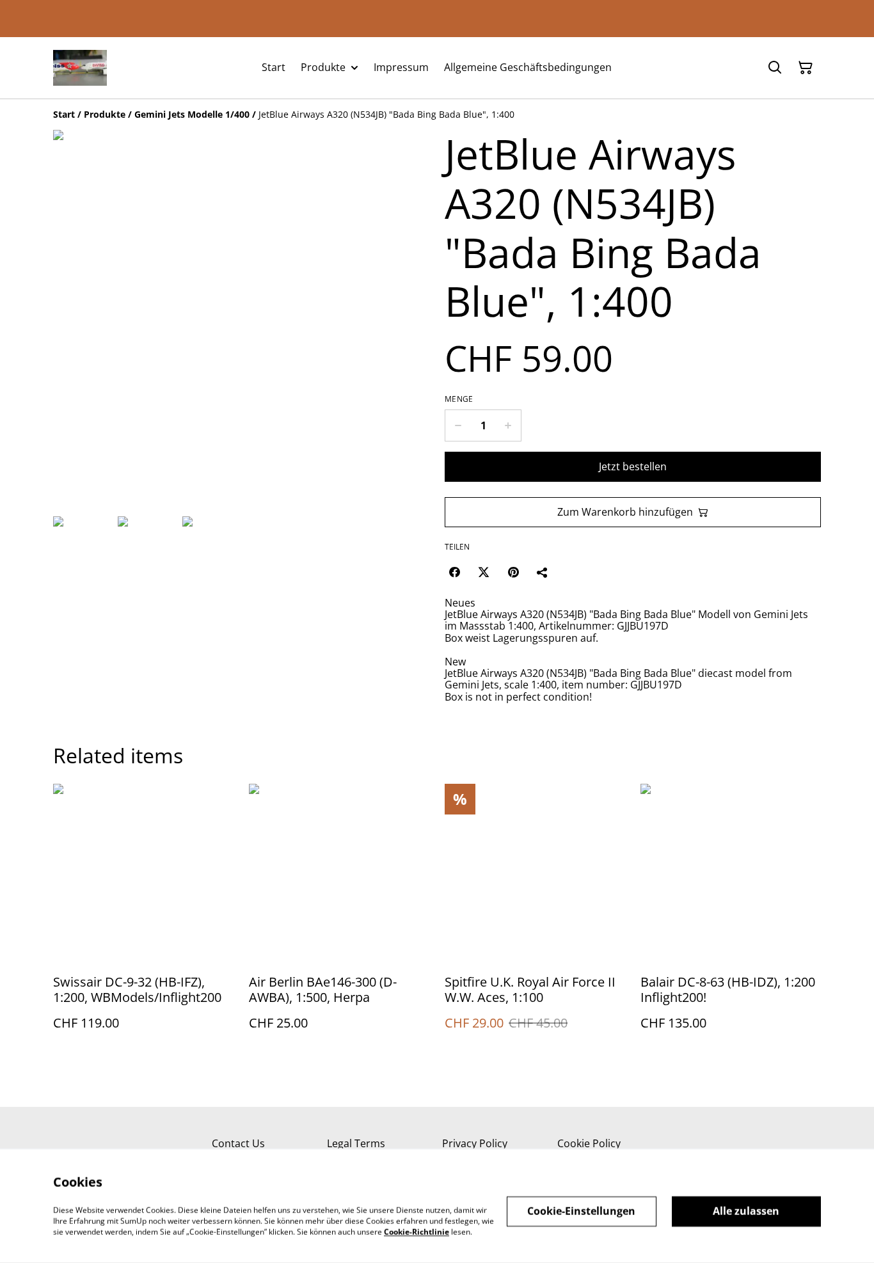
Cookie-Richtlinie (416, 1231)
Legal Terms (356, 1143)
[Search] (774, 68)
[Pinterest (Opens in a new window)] (513, 572)
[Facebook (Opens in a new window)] (454, 572)
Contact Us (238, 1143)
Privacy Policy (474, 1143)
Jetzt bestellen (633, 466)
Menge (459, 399)
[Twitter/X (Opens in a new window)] (483, 572)
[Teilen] (542, 572)
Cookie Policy (589, 1143)
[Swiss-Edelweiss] (80, 68)
